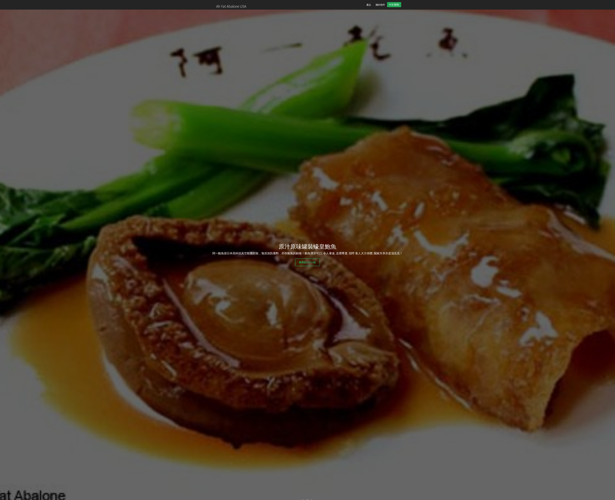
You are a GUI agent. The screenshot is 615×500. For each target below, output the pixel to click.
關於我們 (380, 4)
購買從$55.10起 (307, 262)
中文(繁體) (394, 4)
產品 (368, 4)
